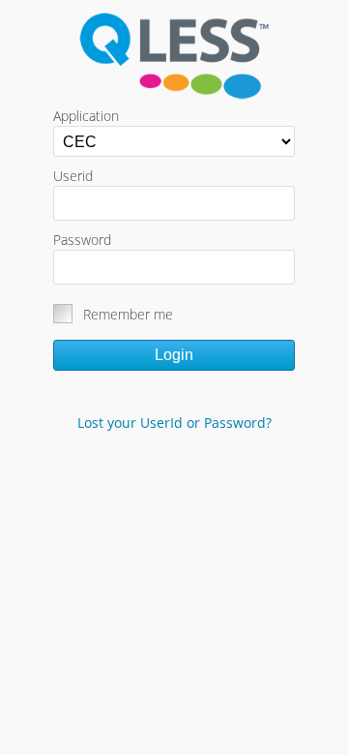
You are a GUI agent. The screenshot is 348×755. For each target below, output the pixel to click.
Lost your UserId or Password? (174, 422)
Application (86, 115)
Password (82, 239)
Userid (73, 175)
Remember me (128, 314)
